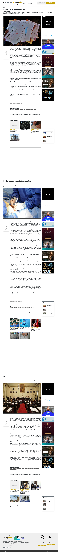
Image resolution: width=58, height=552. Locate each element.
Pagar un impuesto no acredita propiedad (13, 131)
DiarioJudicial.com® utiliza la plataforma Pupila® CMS (47, 551)
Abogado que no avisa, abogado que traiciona (50, 141)
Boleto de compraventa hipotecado (35, 132)
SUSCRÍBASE (50, 544)
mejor (13, 109)
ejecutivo (35, 109)
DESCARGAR (42, 545)
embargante (28, 109)
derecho (16, 109)
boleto (18, 109)
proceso (32, 109)
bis (26, 109)
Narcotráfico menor (49, 136)
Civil (4, 7)
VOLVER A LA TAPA (13, 150)
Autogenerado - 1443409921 (17, 103)
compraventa (21, 109)
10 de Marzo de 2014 (6, 11)
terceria (11, 109)
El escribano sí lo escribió (24, 129)
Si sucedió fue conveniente (14, 144)
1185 (24, 109)
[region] (48, 108)
